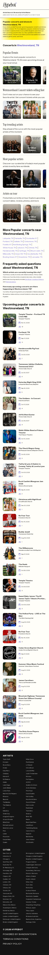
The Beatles (6, 802)
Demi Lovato (30, 805)
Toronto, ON (6, 890)
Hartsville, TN (20, 238)
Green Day (6, 814)
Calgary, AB (6, 876)
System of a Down (31, 785)
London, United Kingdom (10, 916)
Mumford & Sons (31, 799)
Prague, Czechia (31, 862)
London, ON (6, 882)
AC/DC (28, 782)
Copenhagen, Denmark (33, 865)
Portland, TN (7, 241)
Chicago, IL (6, 859)
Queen (5, 842)
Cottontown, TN (30, 241)
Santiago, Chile (30, 922)
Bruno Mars (6, 765)
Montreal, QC (7, 899)
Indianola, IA (7, 856)
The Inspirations (11, 282)
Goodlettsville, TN (34, 254)
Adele (5, 782)
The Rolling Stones (31, 828)
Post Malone (30, 762)
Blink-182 (29, 816)
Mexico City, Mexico (9, 905)
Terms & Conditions (15, 939)
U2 (4, 808)
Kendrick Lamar (8, 828)
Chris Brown (30, 768)
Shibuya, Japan (31, 908)
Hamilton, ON (7, 873)
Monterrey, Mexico (9, 910)
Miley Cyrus (30, 759)
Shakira (28, 814)
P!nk (4, 831)
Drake (5, 768)
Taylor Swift (6, 759)
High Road (28, 279)
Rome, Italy (29, 888)
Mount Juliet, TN (37, 251)
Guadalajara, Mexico (9, 908)
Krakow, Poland (31, 890)
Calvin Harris (30, 831)
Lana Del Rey (30, 771)
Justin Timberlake (31, 773)
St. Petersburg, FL (8, 867)
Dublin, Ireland (30, 879)
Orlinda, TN (33, 248)
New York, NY (7, 853)
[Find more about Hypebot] (24, 5)
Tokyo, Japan (30, 910)
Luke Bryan (29, 825)
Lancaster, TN (37, 257)
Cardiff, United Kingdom (10, 913)
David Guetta (30, 793)
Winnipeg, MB (7, 870)
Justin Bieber (7, 788)
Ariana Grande (8, 819)
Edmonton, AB (7, 902)
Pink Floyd (29, 791)
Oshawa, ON (7, 885)
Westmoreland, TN (28, 45)
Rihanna (5, 796)
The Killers (29, 811)
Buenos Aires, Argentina (33, 919)
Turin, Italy (29, 885)
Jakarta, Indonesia (32, 913)
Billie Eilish (6, 822)
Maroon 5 (6, 776)
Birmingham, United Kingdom (35, 853)
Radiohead (29, 808)
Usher (5, 834)
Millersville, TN (8, 254)
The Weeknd (7, 805)
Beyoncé (5, 799)
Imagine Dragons (8, 816)
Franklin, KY (7, 244)
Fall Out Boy (29, 796)
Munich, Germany (32, 873)
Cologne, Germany (32, 867)
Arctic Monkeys (31, 788)
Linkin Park (6, 791)
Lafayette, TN (8, 238)
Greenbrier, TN (24, 257)
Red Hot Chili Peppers (10, 793)
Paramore (6, 836)
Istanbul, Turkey (31, 902)
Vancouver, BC (7, 893)
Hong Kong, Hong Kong (33, 905)
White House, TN (9, 248)
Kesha (28, 819)
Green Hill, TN (20, 254)
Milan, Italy (29, 882)
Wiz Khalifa (29, 842)
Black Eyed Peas (31, 822)
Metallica (6, 811)
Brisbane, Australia (32, 916)
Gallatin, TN (18, 241)
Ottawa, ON (7, 888)
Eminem (5, 762)
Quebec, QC (7, 879)
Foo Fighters (30, 779)
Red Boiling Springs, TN (22, 244)
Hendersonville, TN (10, 251)
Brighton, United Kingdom (34, 859)
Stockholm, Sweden (32, 896)
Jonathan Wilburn (38, 279)
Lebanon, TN (22, 248)
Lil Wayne (29, 765)
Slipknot (28, 834)
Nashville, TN (7, 865)
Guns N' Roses (30, 802)
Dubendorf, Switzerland (33, 899)
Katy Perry (6, 771)
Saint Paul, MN (7, 862)
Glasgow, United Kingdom (34, 856)
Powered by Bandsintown (20, 934)
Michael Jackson (8, 825)
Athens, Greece (31, 876)
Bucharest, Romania (32, 893)
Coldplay (6, 773)
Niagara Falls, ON (8, 896)
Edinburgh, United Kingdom (12, 919)
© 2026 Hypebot (13, 929)
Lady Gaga (6, 785)
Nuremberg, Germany (33, 870)
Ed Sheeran (6, 779)
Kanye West (6, 839)
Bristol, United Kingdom (10, 922)
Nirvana (28, 776)
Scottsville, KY (31, 238)
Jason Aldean (30, 839)
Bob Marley (29, 836)
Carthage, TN (24, 251)
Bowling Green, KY (10, 257)
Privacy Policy (12, 943)
